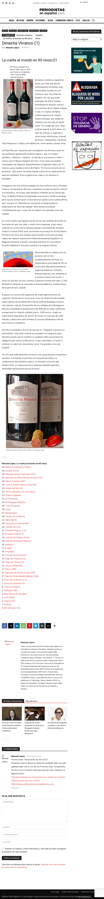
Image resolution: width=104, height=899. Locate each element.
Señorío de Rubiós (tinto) (17, 537)
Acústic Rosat (12, 470)
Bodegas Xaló (10, 590)
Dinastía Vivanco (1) (14, 534)
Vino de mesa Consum (16, 555)
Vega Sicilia (9, 601)
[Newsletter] (13, 3)
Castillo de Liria (13, 527)
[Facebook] (3, 3)
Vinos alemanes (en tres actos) (20, 491)
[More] (54, 625)
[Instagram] (6, 3)
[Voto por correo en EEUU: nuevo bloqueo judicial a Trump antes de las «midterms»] (12, 713)
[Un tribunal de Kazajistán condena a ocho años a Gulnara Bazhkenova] (57, 713)
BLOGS (11, 27)
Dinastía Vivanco (24, 35)
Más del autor (31, 701)
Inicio (4, 27)
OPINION (43, 31)
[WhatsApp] (23, 625)
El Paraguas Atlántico (16, 502)
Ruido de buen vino (11, 608)
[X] (10, 3)
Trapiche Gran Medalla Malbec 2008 (21, 576)
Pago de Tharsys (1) (14, 562)
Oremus (7, 604)
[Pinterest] (29, 625)
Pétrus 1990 (10, 569)
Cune (8, 509)
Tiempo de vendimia (15, 516)
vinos (37, 38)
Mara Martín (11, 520)
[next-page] (8, 739)
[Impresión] (42, 625)
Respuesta (15, 788)
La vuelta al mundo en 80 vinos (17, 38)
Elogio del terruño (14, 488)
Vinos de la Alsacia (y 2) (15, 579)
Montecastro (11, 513)
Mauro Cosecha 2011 (15, 481)
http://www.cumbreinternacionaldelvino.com (32, 784)
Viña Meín (9, 551)
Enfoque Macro (23, 31)
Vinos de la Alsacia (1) (14, 583)
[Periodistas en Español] (52, 11)
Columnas (13, 31)
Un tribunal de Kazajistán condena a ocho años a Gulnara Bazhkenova (57, 725)
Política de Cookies (88, 892)
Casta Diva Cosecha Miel (17, 523)
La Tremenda (11, 498)
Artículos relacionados (13, 701)
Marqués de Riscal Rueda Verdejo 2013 (24, 477)
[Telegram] (35, 625)
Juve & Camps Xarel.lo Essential (21, 484)
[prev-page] (3, 739)
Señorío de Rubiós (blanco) (18, 541)
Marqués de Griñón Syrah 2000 (20, 572)
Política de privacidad (70, 892)
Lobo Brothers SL (84, 896)
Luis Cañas (9, 597)
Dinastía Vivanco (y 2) (15, 530)
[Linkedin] (17, 625)
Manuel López (12, 47)
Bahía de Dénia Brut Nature (19, 467)
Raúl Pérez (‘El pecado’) (15, 594)
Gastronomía (34, 31)
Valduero (9, 544)
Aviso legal (55, 892)
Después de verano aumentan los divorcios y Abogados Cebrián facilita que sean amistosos (34, 728)
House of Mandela (13, 565)
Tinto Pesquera (12, 505)
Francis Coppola (13, 495)
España (38, 35)
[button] (93, 20)
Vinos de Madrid (12, 587)
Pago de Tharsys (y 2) (15, 558)
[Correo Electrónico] (48, 625)
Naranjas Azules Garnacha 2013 (21, 474)
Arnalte (8, 548)
